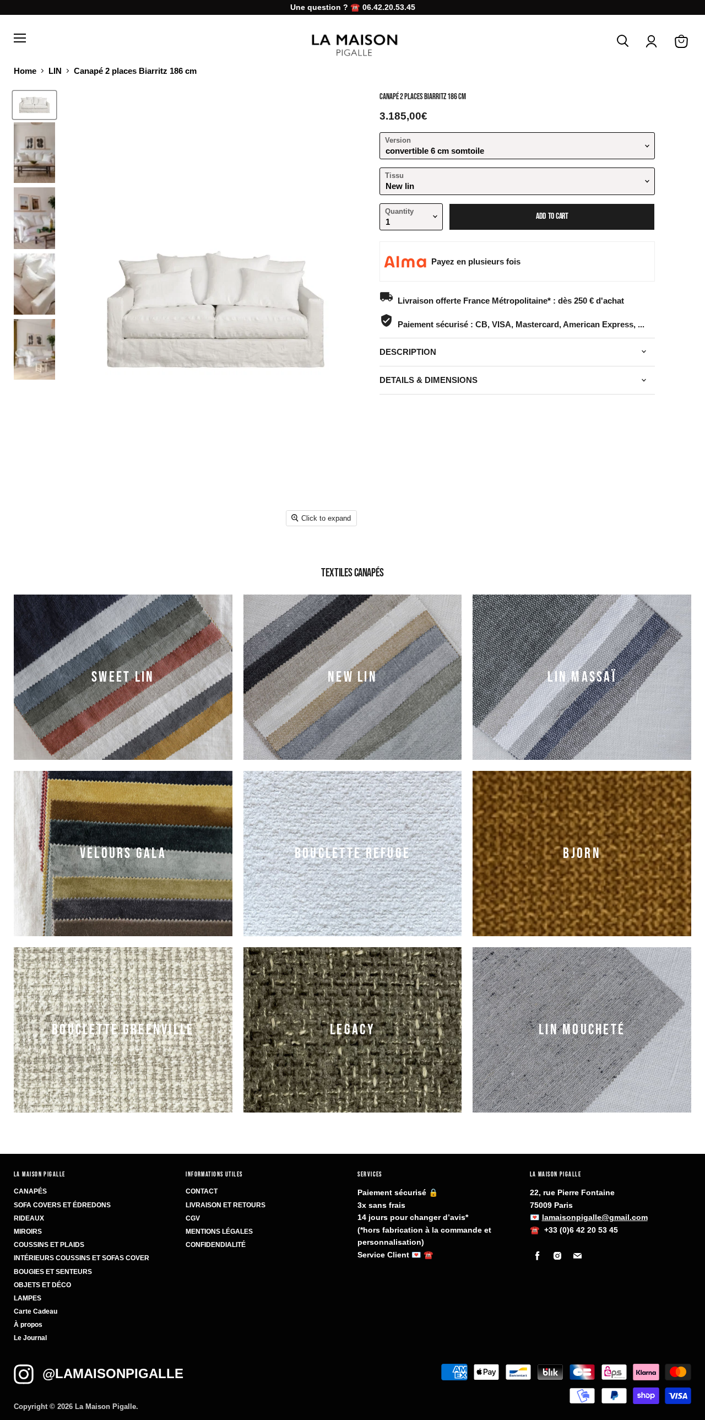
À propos (28, 1325)
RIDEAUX (29, 1218)
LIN (55, 70)
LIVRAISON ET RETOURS (225, 1205)
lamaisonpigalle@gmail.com (595, 1217)
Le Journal (30, 1338)
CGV (193, 1218)
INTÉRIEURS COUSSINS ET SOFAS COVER (81, 1258)
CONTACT (202, 1191)
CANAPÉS (30, 1191)
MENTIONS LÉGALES (219, 1231)
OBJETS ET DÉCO (42, 1285)
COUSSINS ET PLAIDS (49, 1245)
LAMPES (27, 1298)
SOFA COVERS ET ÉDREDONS (62, 1205)
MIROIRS (28, 1231)
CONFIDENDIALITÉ (216, 1245)
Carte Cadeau (35, 1311)
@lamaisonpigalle (112, 1373)
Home (25, 70)
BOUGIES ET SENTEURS (53, 1272)
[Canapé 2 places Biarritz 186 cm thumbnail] (34, 105)
